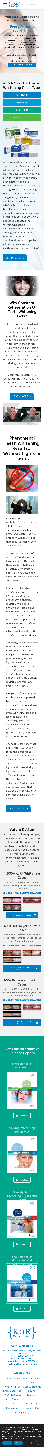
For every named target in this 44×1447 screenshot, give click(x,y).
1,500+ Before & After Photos (12, 1397)
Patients (12, 1403)
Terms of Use (32, 1408)
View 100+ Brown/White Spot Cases (22, 1023)
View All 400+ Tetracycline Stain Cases (22, 968)
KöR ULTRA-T (22, 117)
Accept (7, 1443)
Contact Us (12, 1408)
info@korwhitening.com (25, 1364)
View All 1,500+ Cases (22, 915)
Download (24, 1116)
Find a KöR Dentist (21, 64)
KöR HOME (22, 94)
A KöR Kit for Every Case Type (12, 1389)
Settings (29, 1443)
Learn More (14, 257)
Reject (18, 1443)
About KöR (32, 1403)
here (24, 1438)
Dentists (31, 1395)
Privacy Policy (22, 1412)
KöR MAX (22, 102)
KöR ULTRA (22, 110)
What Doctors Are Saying (32, 1389)
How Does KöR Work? (32, 1380)
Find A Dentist (12, 1378)
